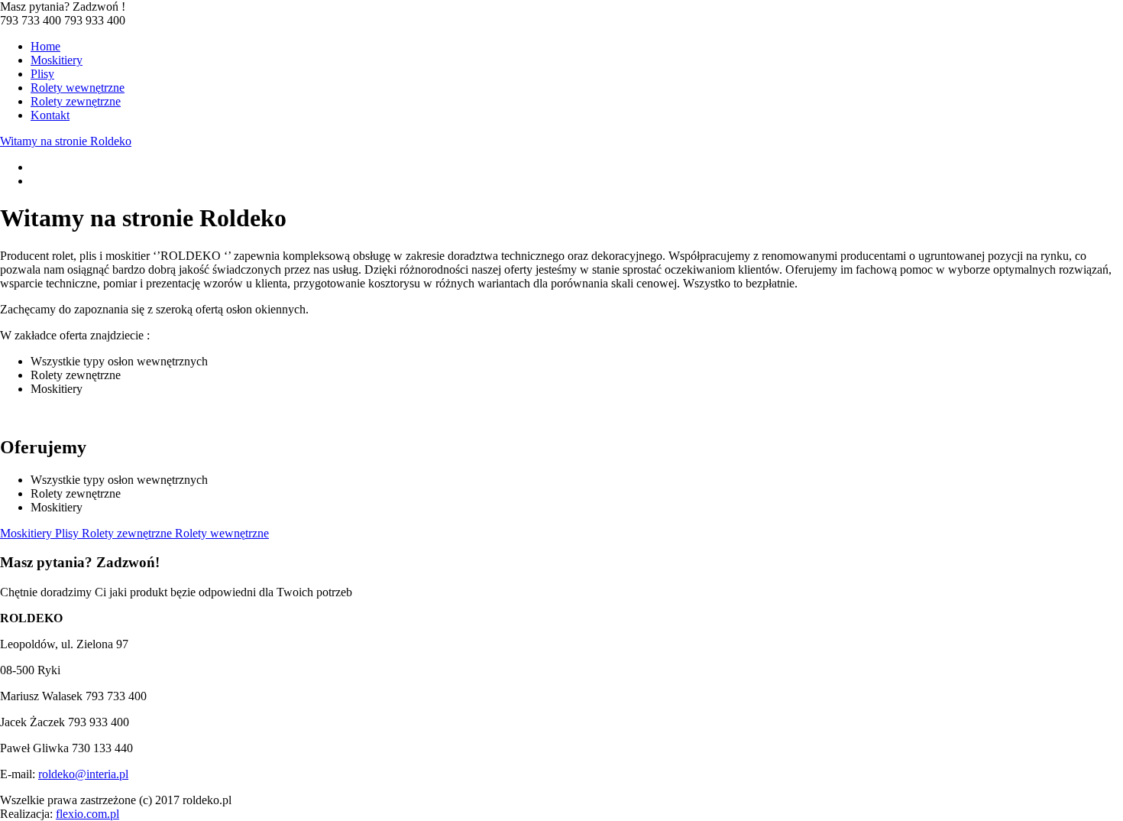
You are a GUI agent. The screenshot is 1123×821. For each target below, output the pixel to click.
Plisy (42, 73)
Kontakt (50, 115)
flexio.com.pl (87, 813)
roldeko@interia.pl (83, 773)
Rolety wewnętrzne (78, 87)
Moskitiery (57, 60)
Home (45, 46)
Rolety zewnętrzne (76, 101)
